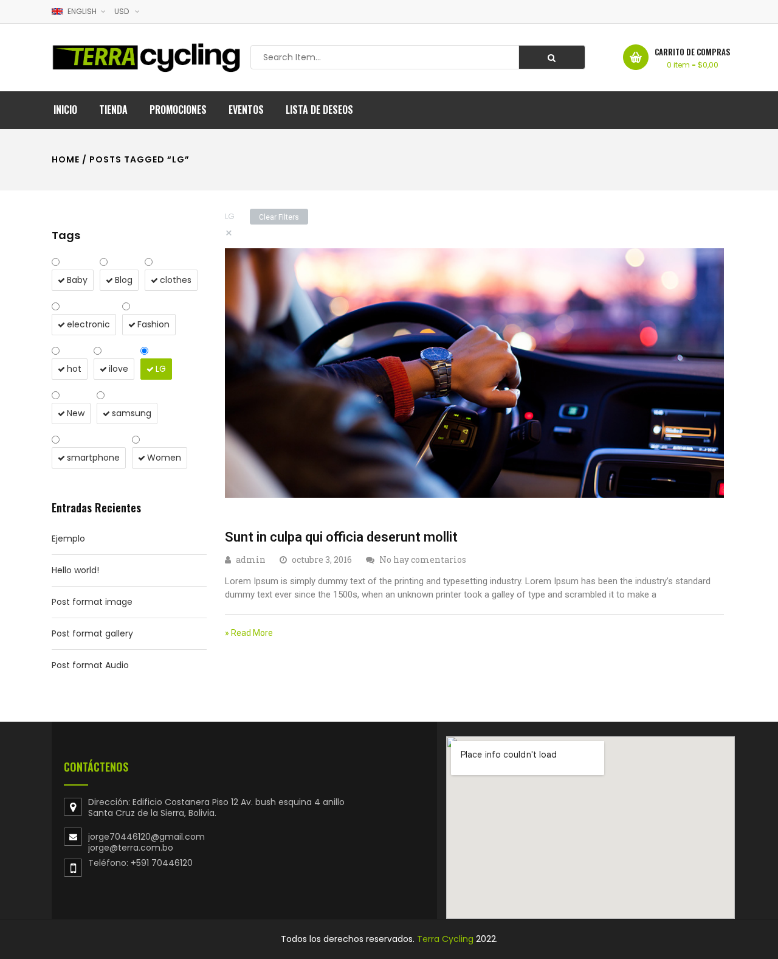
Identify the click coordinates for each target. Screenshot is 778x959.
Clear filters (279, 217)
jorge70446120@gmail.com (146, 837)
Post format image (92, 602)
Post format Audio (90, 665)
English (82, 11)
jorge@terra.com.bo (130, 848)
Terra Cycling (445, 939)
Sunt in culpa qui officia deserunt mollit (341, 537)
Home (66, 159)
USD (121, 11)
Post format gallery (92, 633)
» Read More (249, 633)
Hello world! (75, 570)
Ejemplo (68, 538)
